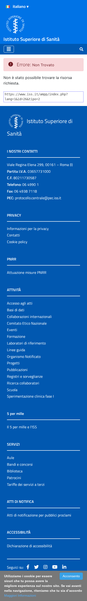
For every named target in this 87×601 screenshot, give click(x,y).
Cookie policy (17, 242)
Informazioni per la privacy (28, 228)
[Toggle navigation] (9, 49)
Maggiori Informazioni (20, 595)
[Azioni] (7, 6)
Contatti (13, 235)
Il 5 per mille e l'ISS (22, 427)
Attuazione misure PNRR (26, 272)
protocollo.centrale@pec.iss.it (38, 198)
